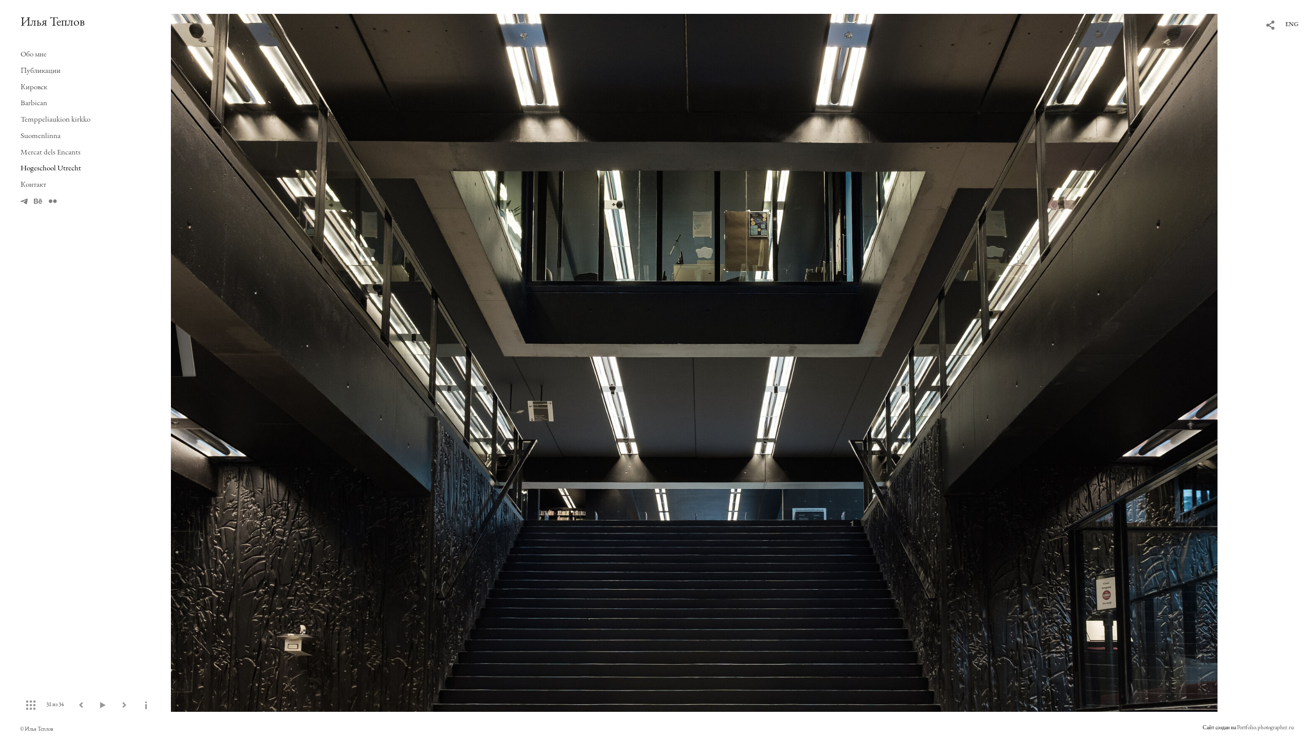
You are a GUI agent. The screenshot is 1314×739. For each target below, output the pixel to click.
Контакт (33, 184)
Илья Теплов (53, 21)
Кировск (34, 86)
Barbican (34, 102)
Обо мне (34, 54)
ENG (1292, 24)
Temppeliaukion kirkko (55, 119)
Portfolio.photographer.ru (1265, 727)
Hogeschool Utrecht (51, 167)
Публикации (41, 70)
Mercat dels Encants (51, 152)
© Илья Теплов (36, 728)
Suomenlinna (41, 135)
